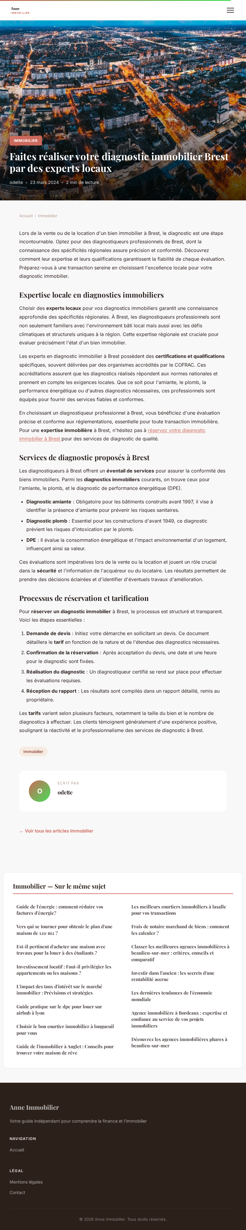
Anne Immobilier (34, 1107)
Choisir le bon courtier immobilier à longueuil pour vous (65, 1029)
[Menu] (230, 10)
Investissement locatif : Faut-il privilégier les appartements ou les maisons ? (63, 970)
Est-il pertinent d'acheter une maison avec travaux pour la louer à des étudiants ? (60, 950)
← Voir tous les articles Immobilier (56, 831)
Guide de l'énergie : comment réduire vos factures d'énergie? (59, 910)
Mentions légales (26, 1181)
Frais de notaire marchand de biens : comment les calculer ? (180, 929)
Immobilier (26, 140)
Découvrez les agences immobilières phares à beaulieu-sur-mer (179, 1042)
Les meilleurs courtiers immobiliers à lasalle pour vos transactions (178, 910)
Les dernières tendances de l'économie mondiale (171, 996)
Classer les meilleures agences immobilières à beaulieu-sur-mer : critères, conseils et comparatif (180, 953)
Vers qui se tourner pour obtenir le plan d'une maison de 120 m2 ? (64, 929)
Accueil (26, 215)
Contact (17, 1192)
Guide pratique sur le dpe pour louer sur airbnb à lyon (59, 1010)
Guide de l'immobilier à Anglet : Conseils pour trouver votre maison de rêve (65, 1049)
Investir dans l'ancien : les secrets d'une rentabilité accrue (172, 976)
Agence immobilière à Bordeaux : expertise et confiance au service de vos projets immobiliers (179, 1019)
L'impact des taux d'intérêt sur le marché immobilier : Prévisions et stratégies (59, 989)
